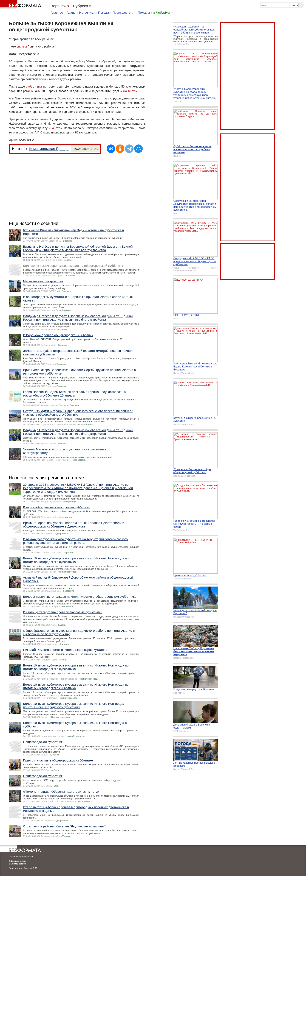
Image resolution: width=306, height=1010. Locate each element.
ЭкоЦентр (128, 91)
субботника (34, 86)
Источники (87, 12)
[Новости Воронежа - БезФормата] (21, 4)
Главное (57, 12)
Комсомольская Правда (49, 149)
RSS (35, 868)
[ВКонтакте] (111, 148)
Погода (103, 12)
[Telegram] (129, 148)
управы (22, 46)
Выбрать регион (17, 864)
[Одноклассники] (120, 148)
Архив (71, 12)
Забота (55, 128)
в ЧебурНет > (163, 12)
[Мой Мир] (138, 148)
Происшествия (123, 12)
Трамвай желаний (89, 119)
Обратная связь (17, 861)
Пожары (144, 12)
